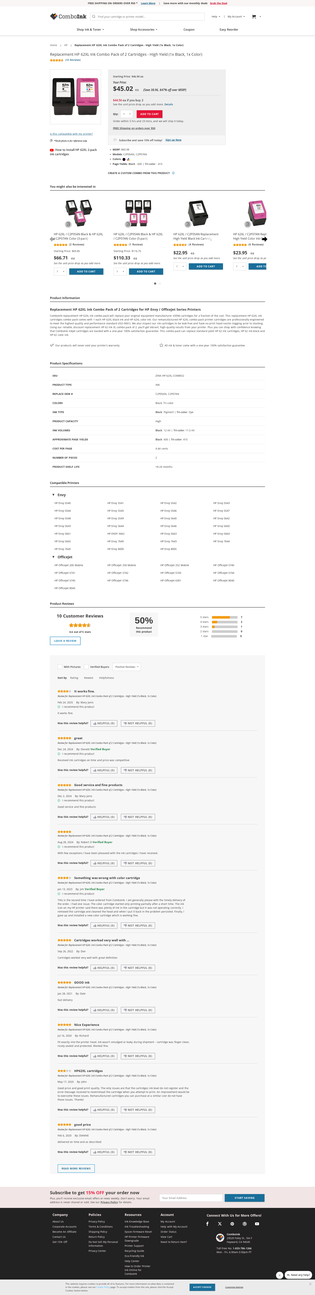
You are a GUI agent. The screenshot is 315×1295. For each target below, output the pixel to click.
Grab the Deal (218, 3)
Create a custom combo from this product (139, 173)
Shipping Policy (98, 1231)
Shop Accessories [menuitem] (142, 29)
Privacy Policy (109, 1202)
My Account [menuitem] (235, 16)
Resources (133, 1215)
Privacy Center (97, 1251)
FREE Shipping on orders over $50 (134, 128)
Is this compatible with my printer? (71, 134)
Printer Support (134, 1245)
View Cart (166, 1237)
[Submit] (94, 16)
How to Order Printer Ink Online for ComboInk (137, 1270)
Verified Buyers (99, 667)
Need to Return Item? (174, 1242)
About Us (58, 1221)
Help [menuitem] (214, 16)
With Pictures (72, 667)
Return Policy (97, 1237)
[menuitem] (257, 17)
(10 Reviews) (72, 60)
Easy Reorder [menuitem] (229, 29)
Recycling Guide (134, 1251)
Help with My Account (174, 1226)
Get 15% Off (59, 1242)
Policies (95, 1215)
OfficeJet (65, 557)
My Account (168, 1221)
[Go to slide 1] (155, 283)
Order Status (168, 1231)
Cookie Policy (103, 1287)
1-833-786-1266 (242, 1248)
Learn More (148, 3)
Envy (62, 495)
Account (167, 1215)
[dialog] (157, 1287)
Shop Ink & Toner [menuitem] (89, 29)
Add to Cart (149, 114)
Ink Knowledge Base (137, 1221)
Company (60, 1215)
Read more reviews (76, 1168)
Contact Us (59, 1237)
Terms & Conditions (101, 1226)
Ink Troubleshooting (137, 1226)
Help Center (132, 1261)
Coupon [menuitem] (189, 29)
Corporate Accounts (64, 1226)
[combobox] (147, 16)
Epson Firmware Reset (138, 1231)
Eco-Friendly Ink (134, 1256)
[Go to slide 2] (160, 283)
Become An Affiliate (64, 1231)
